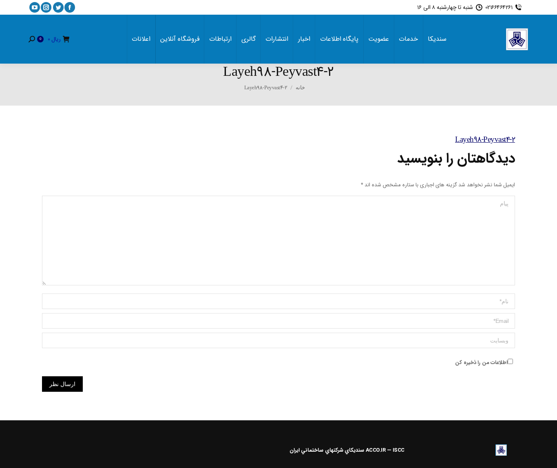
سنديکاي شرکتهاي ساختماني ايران (327, 450)
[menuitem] (437, 39)
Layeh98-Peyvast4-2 (485, 140)
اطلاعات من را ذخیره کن (481, 362)
